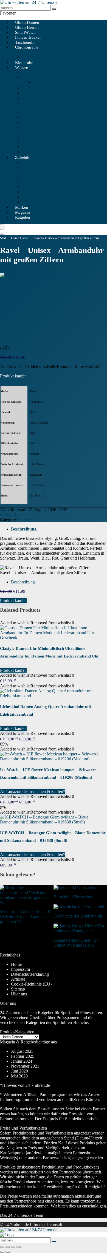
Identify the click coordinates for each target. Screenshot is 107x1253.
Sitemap (18, 989)
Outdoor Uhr (33, 92)
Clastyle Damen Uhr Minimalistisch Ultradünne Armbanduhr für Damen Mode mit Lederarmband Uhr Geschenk (49, 656)
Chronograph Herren (40, 52)
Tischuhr (29, 137)
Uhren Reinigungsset (40, 196)
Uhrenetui (30, 182)
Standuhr (30, 132)
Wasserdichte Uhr (37, 147)
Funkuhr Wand (46, 82)
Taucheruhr (32, 97)
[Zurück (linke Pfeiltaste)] (2, 1252)
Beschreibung (23, 529)
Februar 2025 (22, 1056)
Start (3, 238)
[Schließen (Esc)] (18, 1247)
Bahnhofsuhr (33, 117)
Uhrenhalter (32, 187)
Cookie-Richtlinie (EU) (31, 984)
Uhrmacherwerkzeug (40, 172)
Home (16, 964)
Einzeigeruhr (33, 122)
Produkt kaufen (13, 376)
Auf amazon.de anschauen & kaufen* (32, 791)
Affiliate (18, 979)
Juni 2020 (19, 1071)
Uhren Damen (20, 238)
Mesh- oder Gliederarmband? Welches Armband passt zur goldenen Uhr (25, 916)
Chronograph (26, 47)
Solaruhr (29, 72)
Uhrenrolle (31, 177)
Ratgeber (22, 217)
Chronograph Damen (40, 57)
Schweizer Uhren (37, 87)
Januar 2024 (21, 1061)
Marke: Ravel (12, 514)
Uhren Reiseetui (36, 192)
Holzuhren (31, 107)
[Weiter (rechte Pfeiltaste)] (7, 1252)
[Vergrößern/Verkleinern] (2, 1247)
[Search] (2, 234)
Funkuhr (29, 77)
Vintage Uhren (34, 102)
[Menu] (2, 227)
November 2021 (25, 1066)
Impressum (20, 969)
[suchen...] (54, 9)
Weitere (21, 67)
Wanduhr (30, 142)
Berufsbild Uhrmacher (73, 896)
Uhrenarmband (35, 167)
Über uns (19, 994)
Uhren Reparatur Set (40, 201)
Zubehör (22, 157)
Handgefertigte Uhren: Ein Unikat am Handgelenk (77, 942)
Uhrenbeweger (35, 162)
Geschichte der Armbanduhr (78, 916)
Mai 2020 (19, 1076)
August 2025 (22, 1051)
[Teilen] (13, 1247)
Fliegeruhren (33, 112)
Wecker (28, 127)
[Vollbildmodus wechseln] (7, 1247)
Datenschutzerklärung (30, 974)
